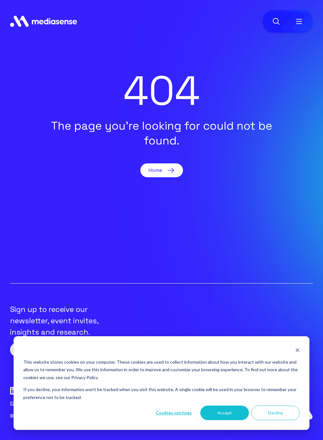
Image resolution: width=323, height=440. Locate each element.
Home (155, 170)
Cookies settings (174, 412)
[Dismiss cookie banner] (297, 350)
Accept (224, 412)
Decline (275, 412)
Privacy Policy (84, 377)
